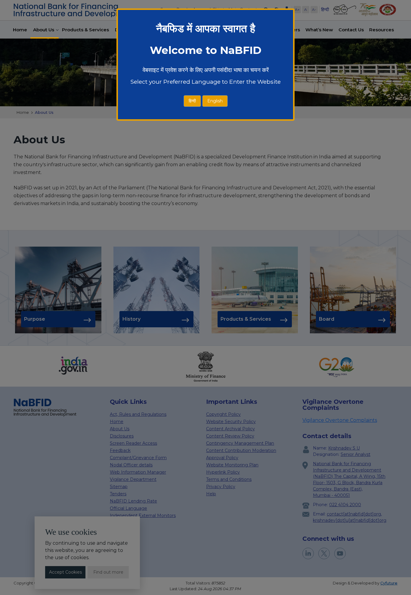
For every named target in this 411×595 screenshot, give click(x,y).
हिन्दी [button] (192, 101)
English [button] (215, 101)
